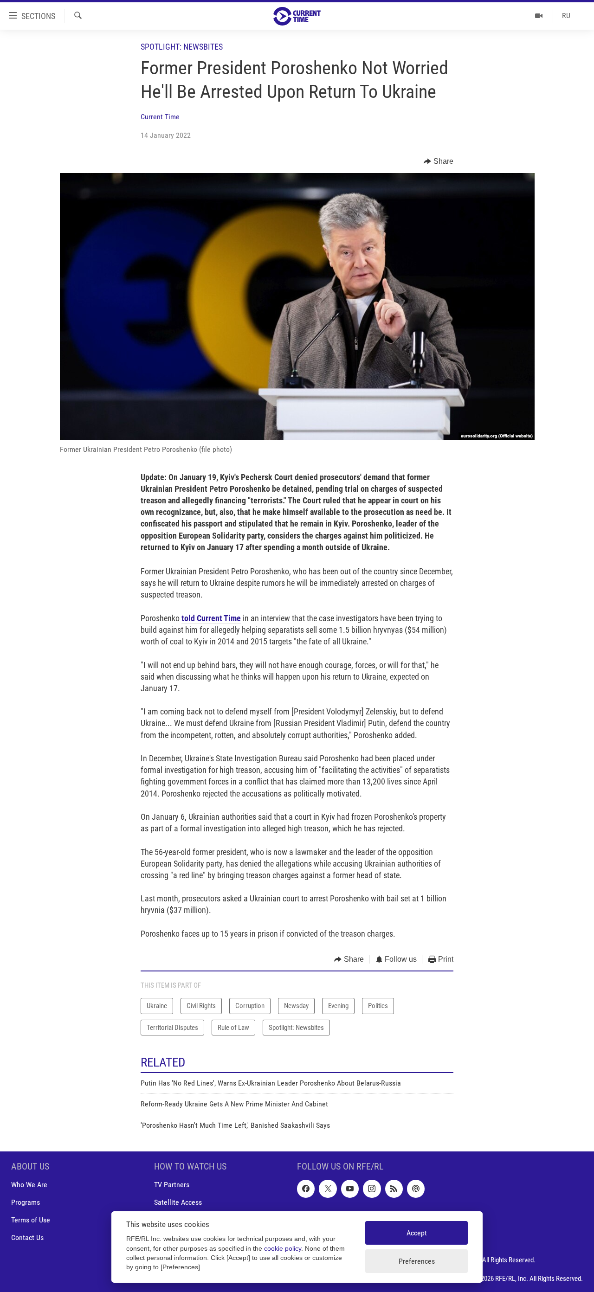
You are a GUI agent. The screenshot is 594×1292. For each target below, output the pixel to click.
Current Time (160, 116)
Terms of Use (30, 1219)
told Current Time (211, 618)
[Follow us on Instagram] (372, 1188)
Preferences (417, 1261)
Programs (25, 1202)
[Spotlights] (539, 15)
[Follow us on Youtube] (350, 1188)
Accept (417, 1232)
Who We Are (29, 1184)
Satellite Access (178, 1202)
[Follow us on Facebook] (306, 1188)
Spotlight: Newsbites (182, 46)
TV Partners (171, 1184)
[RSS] (394, 1188)
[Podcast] (416, 1188)
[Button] (438, 161)
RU (566, 15)
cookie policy (282, 1248)
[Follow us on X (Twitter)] (327, 1188)
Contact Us (27, 1238)
